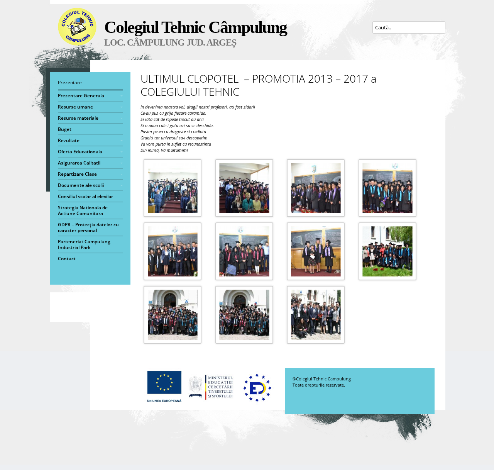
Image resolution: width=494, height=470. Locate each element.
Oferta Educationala (80, 151)
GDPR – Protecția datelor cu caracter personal (88, 227)
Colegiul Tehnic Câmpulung (195, 27)
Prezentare (70, 82)
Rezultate (69, 140)
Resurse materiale (78, 118)
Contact (67, 258)
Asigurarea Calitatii (79, 162)
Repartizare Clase (77, 174)
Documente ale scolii (81, 185)
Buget (64, 129)
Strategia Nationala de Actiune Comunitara (83, 210)
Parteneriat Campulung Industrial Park (84, 244)
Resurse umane (75, 107)
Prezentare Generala (81, 95)
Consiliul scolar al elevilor (85, 196)
